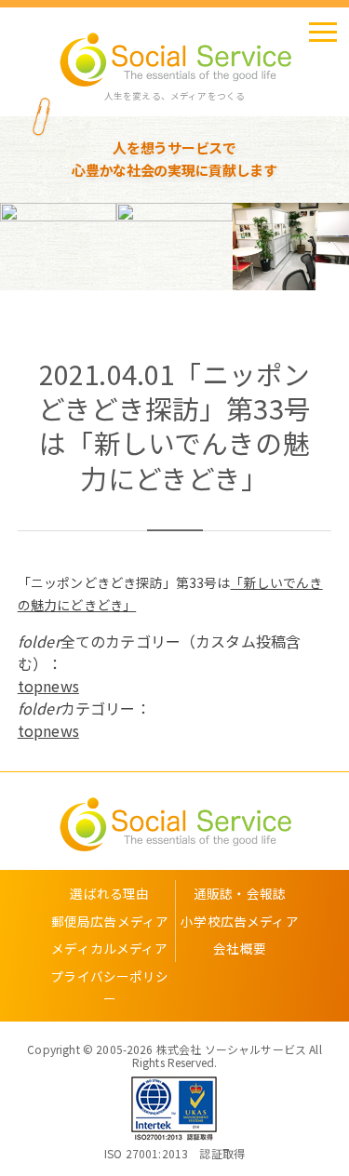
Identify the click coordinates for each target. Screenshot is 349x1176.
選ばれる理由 (109, 893)
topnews (48, 686)
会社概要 (239, 948)
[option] (58, 246)
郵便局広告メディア (109, 921)
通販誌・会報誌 (240, 893)
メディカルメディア (109, 948)
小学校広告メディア (239, 921)
